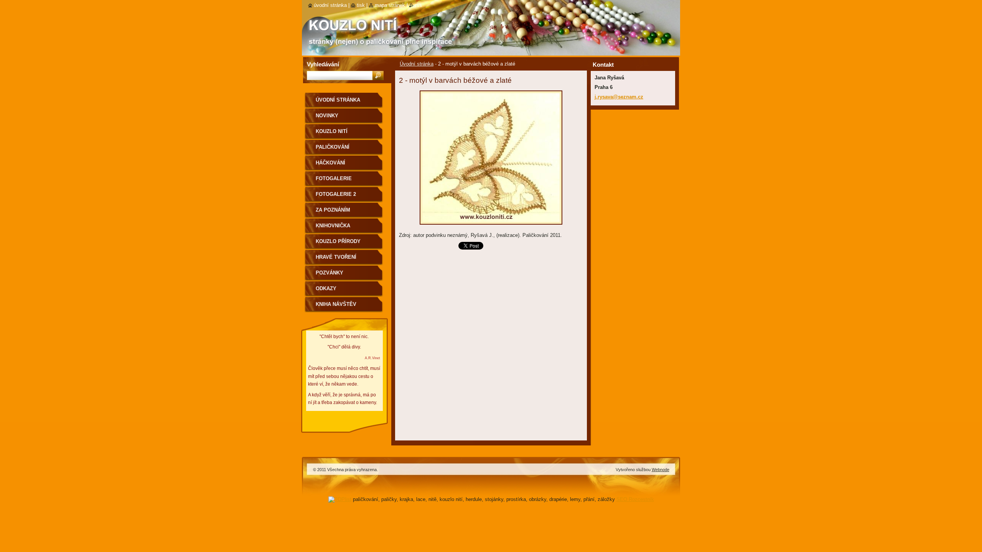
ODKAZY (326, 288)
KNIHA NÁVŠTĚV (336, 304)
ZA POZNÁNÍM (333, 210)
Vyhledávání (323, 64)
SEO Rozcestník (635, 499)
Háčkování (330, 163)
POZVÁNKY (329, 273)
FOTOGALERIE (334, 178)
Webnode (660, 469)
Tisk (361, 5)
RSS (418, 5)
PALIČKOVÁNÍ (332, 147)
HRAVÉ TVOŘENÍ (336, 257)
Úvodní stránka (416, 64)
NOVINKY (327, 115)
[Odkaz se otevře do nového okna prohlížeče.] (491, 227)
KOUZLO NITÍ (332, 131)
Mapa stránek (390, 5)
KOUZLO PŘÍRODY (338, 241)
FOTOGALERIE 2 (336, 194)
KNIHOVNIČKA (333, 225)
